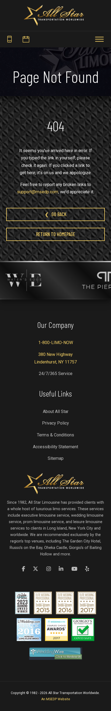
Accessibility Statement (55, 446)
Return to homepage (55, 234)
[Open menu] (99, 39)
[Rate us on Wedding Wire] (55, 653)
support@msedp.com (37, 191)
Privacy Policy (55, 423)
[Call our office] (9, 39)
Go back (58, 214)
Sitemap (56, 458)
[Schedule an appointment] (26, 39)
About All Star (55, 411)
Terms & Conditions (55, 434)
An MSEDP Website (55, 699)
